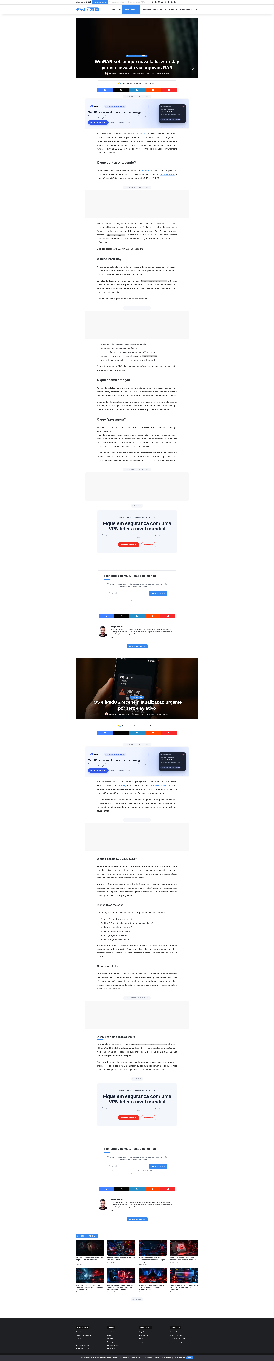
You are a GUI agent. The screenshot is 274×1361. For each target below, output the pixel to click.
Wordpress (142, 1342)
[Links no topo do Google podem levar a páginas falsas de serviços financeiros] (184, 1275)
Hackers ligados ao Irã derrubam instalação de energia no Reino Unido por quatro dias (90, 1287)
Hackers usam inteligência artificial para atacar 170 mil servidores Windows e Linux (151, 1287)
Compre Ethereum (176, 1335)
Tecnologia (116, 9)
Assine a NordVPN (128, 545)
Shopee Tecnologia (176, 1342)
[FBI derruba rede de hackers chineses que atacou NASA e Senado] (121, 1248)
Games (141, 1338)
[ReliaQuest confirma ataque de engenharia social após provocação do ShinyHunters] (153, 1248)
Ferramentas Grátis (188, 9)
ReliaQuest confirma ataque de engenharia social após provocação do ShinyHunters (152, 1260)
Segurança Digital (130, 9)
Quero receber (158, 593)
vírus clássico (138, 134)
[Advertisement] (137, 204)
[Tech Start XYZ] (87, 9)
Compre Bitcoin (175, 1332)
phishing (145, 170)
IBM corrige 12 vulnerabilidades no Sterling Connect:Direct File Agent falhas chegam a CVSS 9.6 (120, 1287)
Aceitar (189, 1358)
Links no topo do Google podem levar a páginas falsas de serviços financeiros (184, 1287)
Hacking (110, 1342)
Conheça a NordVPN (137, 113)
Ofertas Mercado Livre (177, 1338)
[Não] (271, 1358)
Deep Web (142, 1332)
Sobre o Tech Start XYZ (84, 1335)
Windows (172, 9)
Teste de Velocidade (83, 1348)
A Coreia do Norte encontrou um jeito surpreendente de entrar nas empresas (89, 1260)
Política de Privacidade (83, 1342)
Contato (78, 1338)
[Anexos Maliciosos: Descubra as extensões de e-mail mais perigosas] (184, 1248)
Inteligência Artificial (148, 9)
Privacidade (111, 1348)
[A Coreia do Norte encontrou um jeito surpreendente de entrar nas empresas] (90, 1248)
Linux (162, 9)
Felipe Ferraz (112, 74)
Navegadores (143, 1335)
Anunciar (79, 1332)
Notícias (130, 56)
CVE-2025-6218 (167, 174)
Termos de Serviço (82, 1345)
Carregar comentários (137, 646)
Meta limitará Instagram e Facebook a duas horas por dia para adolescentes (132, 2)
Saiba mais (148, 545)
